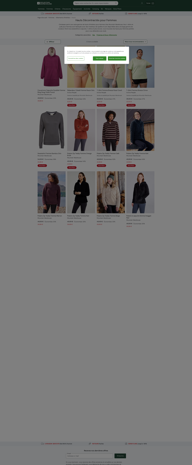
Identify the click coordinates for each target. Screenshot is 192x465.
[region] (96, 55)
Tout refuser (99, 58)
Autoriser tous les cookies (117, 58)
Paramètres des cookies (75, 58)
